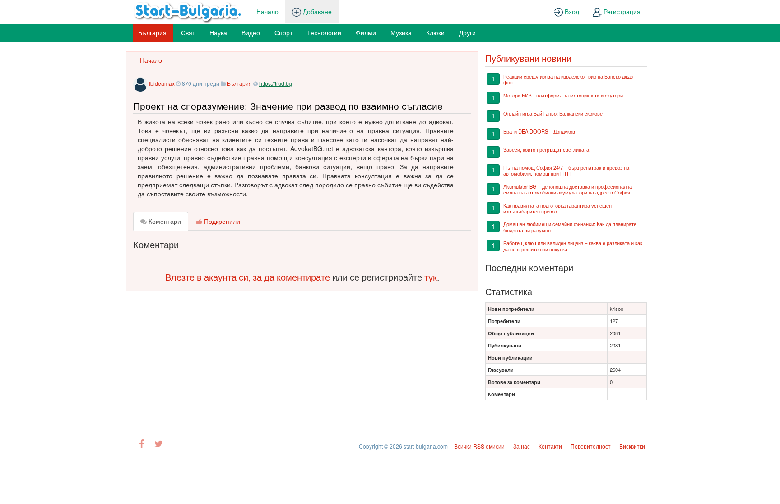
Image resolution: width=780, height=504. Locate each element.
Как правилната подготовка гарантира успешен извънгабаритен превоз (557, 208)
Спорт (283, 32)
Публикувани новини (528, 58)
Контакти (550, 446)
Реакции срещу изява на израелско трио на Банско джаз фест (568, 79)
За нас (521, 446)
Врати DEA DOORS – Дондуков (539, 131)
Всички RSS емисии (479, 446)
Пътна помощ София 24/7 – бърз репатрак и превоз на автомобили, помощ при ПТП (566, 170)
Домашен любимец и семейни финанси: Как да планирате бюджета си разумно (569, 226)
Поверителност (591, 446)
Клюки (435, 32)
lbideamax (162, 83)
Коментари (164, 221)
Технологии (324, 32)
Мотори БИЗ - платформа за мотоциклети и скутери (563, 95)
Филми (366, 32)
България (152, 32)
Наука (218, 32)
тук (430, 276)
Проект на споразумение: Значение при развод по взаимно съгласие (288, 105)
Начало (267, 11)
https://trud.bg (275, 83)
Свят (188, 32)
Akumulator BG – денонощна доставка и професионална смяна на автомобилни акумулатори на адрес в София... (568, 189)
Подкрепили (221, 221)
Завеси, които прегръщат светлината (546, 149)
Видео (250, 32)
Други (467, 32)
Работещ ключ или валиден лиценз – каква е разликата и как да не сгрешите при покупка (572, 245)
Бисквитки (632, 446)
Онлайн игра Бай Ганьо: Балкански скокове (553, 113)
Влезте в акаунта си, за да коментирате (247, 276)
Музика (401, 32)
